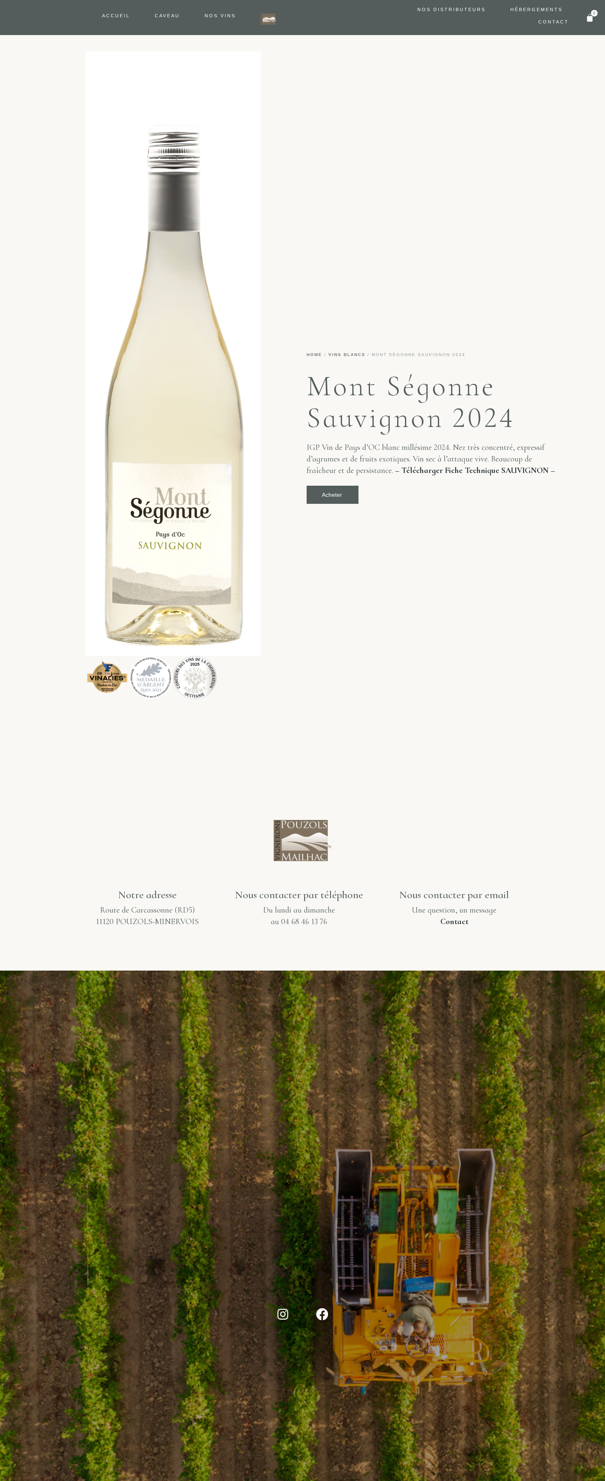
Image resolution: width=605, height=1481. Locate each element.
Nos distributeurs (451, 9)
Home (314, 354)
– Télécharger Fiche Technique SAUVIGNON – (475, 470)
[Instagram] (282, 1314)
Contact (553, 21)
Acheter (332, 494)
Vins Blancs (346, 354)
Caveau (167, 15)
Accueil (116, 15)
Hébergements (536, 9)
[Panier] (590, 17)
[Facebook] (322, 1314)
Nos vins (220, 15)
